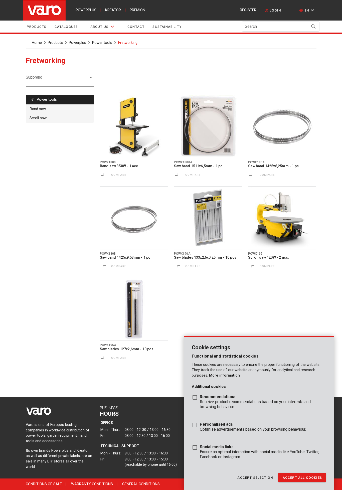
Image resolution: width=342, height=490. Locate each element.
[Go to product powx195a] (134, 309)
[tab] (102, 27)
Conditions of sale (44, 484)
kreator (113, 10)
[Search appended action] (313, 27)
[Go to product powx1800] (134, 126)
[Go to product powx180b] (134, 217)
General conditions (141, 484)
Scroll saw (38, 118)
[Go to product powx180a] (282, 126)
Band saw (38, 109)
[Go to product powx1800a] (208, 126)
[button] (307, 10)
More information (224, 375)
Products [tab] (37, 27)
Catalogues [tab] (66, 27)
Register (248, 10)
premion (137, 10)
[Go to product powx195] (282, 217)
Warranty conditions (92, 484)
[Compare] (103, 174)
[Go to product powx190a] (208, 217)
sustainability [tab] (167, 27)
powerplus (86, 10)
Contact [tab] (135, 27)
